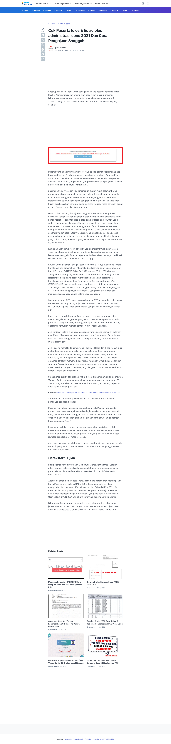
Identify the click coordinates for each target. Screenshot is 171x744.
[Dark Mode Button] (143, 3)
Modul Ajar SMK (102, 3)
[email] (43, 59)
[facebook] (43, 35)
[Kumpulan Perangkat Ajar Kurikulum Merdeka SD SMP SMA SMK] (27, 3)
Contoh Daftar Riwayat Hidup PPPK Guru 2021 (103, 583)
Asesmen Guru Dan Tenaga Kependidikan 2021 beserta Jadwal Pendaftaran (64, 624)
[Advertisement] (85, 71)
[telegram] (43, 49)
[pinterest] (43, 54)
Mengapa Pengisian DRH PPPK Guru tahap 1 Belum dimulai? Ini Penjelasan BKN (65, 584)
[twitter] (43, 40)
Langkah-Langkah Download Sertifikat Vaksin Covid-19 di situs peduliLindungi (66, 661)
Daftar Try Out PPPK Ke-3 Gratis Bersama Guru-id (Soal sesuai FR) (102, 661)
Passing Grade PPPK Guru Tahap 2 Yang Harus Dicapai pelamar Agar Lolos (105, 622)
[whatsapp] (43, 45)
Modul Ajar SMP (62, 3)
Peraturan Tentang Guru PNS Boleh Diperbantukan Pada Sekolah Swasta (88, 392)
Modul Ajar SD (42, 3)
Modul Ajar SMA (82, 3)
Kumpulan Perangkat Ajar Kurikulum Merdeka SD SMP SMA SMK (89, 739)
